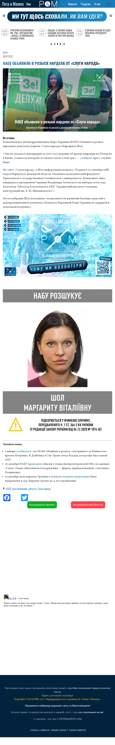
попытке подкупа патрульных (70, 477)
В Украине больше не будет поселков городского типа (98, 33)
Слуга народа (44, 489)
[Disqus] (57, 551)
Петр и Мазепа (13, 4)
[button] (51, 44)
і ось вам (88, 712)
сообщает (86, 158)
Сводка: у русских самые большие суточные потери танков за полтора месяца (61, 33)
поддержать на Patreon (88, 505)
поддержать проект (42, 505)
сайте (10, 170)
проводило (35, 464)
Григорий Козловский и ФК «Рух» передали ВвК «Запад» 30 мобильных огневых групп (22, 34)
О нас (97, 4)
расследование (19, 489)
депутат (32, 489)
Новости (72, 4)
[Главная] (48, 4)
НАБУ (8, 489)
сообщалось (24, 451)
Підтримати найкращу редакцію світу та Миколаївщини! (57, 705)
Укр (28, 4)
